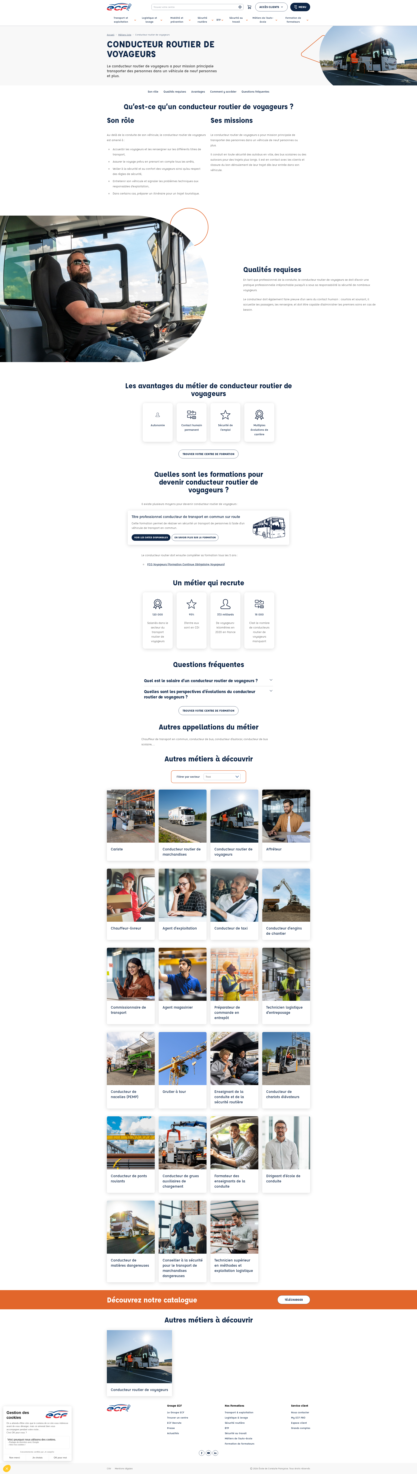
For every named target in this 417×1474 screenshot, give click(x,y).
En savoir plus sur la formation (195, 537)
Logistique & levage (236, 1417)
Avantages (198, 91)
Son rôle (153, 91)
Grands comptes (300, 1428)
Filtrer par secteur (188, 776)
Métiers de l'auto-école (238, 1438)
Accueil (110, 34)
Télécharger (294, 1299)
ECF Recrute (174, 1422)
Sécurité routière (235, 1422)
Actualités (173, 1433)
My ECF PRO (298, 1417)
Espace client (299, 1422)
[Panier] (249, 7)
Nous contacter (300, 1412)
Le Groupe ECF (175, 1412)
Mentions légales (124, 1468)
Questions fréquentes (255, 91)
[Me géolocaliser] (240, 7)
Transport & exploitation (239, 1412)
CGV (109, 1468)
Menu (302, 7)
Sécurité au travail (236, 1433)
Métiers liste (124, 34)
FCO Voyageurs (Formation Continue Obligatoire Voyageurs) (186, 564)
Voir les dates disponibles (151, 537)
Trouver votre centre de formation (208, 454)
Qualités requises (175, 91)
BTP (227, 1428)
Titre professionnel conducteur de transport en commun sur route (186, 516)
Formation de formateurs (239, 1443)
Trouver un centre (177, 1417)
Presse (171, 1428)
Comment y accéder (223, 91)
